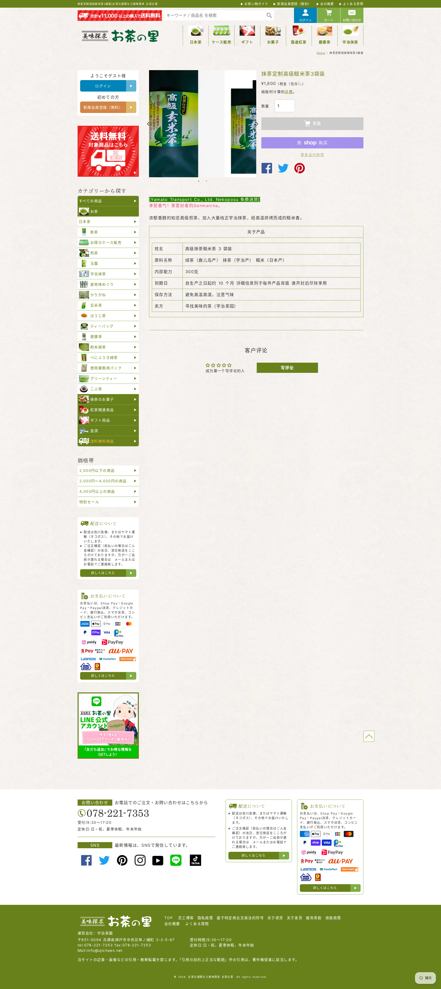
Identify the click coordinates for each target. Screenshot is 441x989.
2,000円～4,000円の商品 (103, 481)
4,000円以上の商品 (97, 491)
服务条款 (314, 918)
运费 (289, 92)
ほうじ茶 (98, 315)
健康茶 (324, 42)
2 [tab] (206, 181)
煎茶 (94, 253)
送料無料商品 (102, 441)
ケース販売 (221, 42)
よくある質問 (353, 4)
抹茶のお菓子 (102, 399)
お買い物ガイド (256, 4)
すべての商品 (90, 201)
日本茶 (196, 42)
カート (328, 20)
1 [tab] (198, 181)
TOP (168, 918)
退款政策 (333, 918)
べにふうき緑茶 (104, 357)
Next (255, 124)
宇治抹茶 (350, 42)
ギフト (247, 42)
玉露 (94, 263)
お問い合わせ (352, 20)
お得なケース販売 (105, 242)
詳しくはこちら (103, 573)
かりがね (98, 295)
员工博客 (186, 918)
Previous (149, 124)
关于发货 (295, 918)
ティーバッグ (102, 326)
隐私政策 (205, 918)
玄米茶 (96, 305)
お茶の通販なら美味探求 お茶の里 (210, 976)
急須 (94, 430)
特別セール (89, 502)
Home (321, 52)
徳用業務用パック (106, 368)
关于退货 (275, 918)
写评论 (287, 367)
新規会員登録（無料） (294, 4)
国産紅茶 (299, 42)
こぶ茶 (96, 389)
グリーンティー (103, 378)
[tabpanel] (202, 123)
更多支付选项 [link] (312, 155)
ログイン (305, 20)
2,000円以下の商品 (97, 470)
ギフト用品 (100, 420)
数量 (265, 106)
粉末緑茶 (98, 347)
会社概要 (327, 4)
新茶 (94, 232)
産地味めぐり (102, 284)
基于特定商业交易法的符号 (240, 918)
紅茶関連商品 (102, 410)
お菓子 (273, 42)
